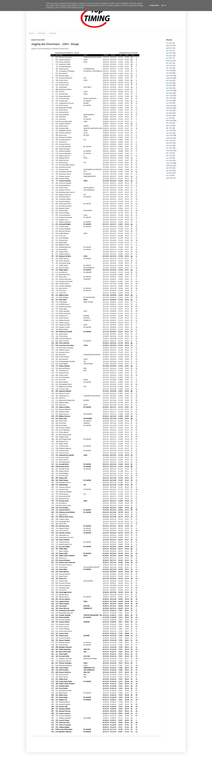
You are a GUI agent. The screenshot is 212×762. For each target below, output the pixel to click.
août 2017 (169, 48)
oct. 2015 (169, 103)
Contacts (52, 33)
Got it (164, 5)
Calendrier (42, 33)
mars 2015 (169, 120)
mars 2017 (169, 61)
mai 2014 (169, 145)
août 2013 (169, 165)
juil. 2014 (169, 140)
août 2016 (169, 78)
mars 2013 (169, 178)
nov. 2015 (169, 100)
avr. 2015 (169, 118)
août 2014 (169, 138)
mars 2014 (169, 150)
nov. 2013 (169, 158)
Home (31, 33)
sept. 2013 (169, 163)
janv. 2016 (169, 95)
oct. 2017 (169, 43)
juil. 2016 (169, 80)
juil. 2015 (169, 110)
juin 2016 (169, 83)
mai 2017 (169, 55)
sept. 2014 (169, 135)
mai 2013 (169, 173)
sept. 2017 (169, 45)
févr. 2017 (169, 63)
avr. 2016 (169, 88)
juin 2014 (169, 143)
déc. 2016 (169, 68)
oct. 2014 (169, 133)
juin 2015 (169, 113)
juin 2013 (169, 170)
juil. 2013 (169, 168)
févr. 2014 (169, 153)
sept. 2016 (169, 75)
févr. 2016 (169, 93)
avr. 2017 (169, 58)
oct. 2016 (169, 73)
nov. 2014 (169, 130)
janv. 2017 (169, 65)
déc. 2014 (169, 128)
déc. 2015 (169, 98)
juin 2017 (169, 53)
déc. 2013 (169, 155)
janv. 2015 (169, 125)
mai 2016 (169, 85)
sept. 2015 (169, 105)
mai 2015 (169, 115)
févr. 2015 (169, 123)
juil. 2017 (169, 50)
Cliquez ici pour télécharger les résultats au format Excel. (50, 49)
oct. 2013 (169, 160)
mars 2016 (169, 90)
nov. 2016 (169, 70)
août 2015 (169, 108)
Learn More (154, 5)
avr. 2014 (169, 148)
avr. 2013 (169, 175)
